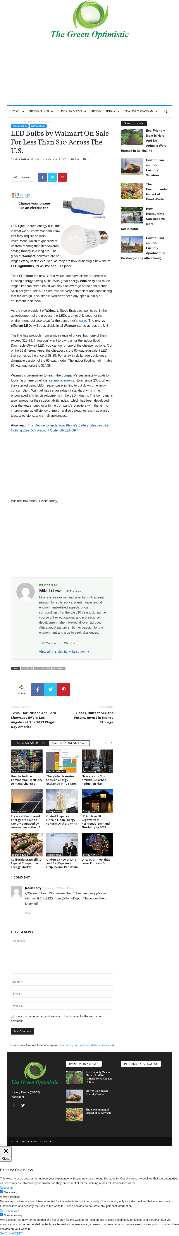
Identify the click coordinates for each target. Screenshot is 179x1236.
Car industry (89, 771)
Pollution (127, 1102)
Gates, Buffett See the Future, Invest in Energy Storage (93, 717)
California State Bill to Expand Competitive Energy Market (26, 863)
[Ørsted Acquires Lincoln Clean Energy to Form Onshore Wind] (62, 801)
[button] (165, 112)
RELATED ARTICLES (29, 743)
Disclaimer (17, 1096)
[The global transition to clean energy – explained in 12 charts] (62, 761)
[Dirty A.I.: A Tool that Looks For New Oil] (97, 844)
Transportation (138, 111)
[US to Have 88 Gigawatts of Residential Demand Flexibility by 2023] (97, 801)
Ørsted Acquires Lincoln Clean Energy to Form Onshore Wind (61, 819)
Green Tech (39, 111)
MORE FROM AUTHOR (69, 743)
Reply (28, 913)
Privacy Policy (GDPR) (25, 1092)
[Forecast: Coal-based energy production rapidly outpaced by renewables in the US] (27, 801)
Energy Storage (132, 1094)
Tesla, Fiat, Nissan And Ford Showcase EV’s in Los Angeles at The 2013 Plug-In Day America (33, 720)
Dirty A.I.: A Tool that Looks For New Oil (96, 861)
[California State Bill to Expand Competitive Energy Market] (27, 844)
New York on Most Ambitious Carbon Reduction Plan (94, 780)
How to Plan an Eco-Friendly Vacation (98, 1092)
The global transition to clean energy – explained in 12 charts (61, 780)
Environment (69, 111)
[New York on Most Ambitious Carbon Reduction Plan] (97, 761)
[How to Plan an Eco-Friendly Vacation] (74, 1096)
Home (15, 111)
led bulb (27, 668)
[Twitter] (24, 1105)
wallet (83, 320)
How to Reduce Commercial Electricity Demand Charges (26, 780)
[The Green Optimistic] (89, 20)
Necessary (10, 1192)
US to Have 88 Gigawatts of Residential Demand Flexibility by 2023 (96, 821)
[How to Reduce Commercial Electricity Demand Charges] (27, 761)
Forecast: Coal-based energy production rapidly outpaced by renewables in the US (25, 821)
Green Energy (103, 111)
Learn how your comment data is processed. (87, 1045)
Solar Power (129, 1078)
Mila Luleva (21, 159)
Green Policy (130, 1118)
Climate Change (132, 1086)
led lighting (43, 668)
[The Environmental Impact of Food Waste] (74, 1114)
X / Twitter (49, 643)
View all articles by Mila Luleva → (64, 652)
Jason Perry (33, 888)
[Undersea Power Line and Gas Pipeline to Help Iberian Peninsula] (62, 844)
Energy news (38, 126)
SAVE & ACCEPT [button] (11, 1233)
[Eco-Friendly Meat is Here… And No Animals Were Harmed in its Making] (74, 1077)
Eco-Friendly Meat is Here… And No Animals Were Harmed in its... (99, 1077)
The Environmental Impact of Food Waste (98, 1111)
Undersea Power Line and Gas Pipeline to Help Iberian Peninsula (62, 863)
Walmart (58, 668)
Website (69, 643)
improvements (63, 380)
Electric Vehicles (56, 771)
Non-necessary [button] (9, 1210)
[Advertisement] (89, 72)
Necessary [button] (7, 1187)
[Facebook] (15, 1105)
